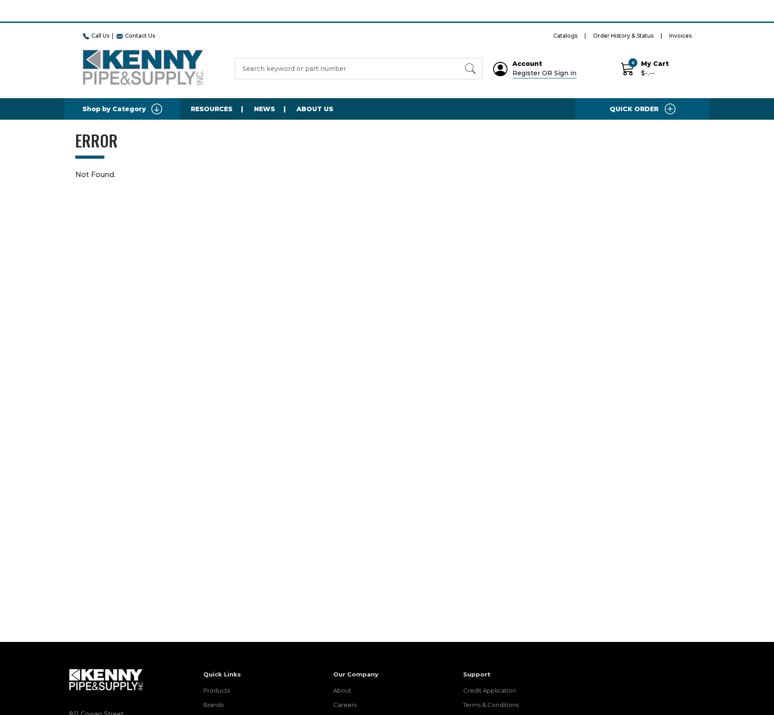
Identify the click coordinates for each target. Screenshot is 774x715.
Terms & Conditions (491, 704)
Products (216, 690)
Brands (213, 704)
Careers (345, 704)
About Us (315, 109)
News (264, 109)
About (342, 690)
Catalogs (565, 35)
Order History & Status (623, 35)
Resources (211, 109)
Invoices (680, 35)
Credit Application (489, 690)
